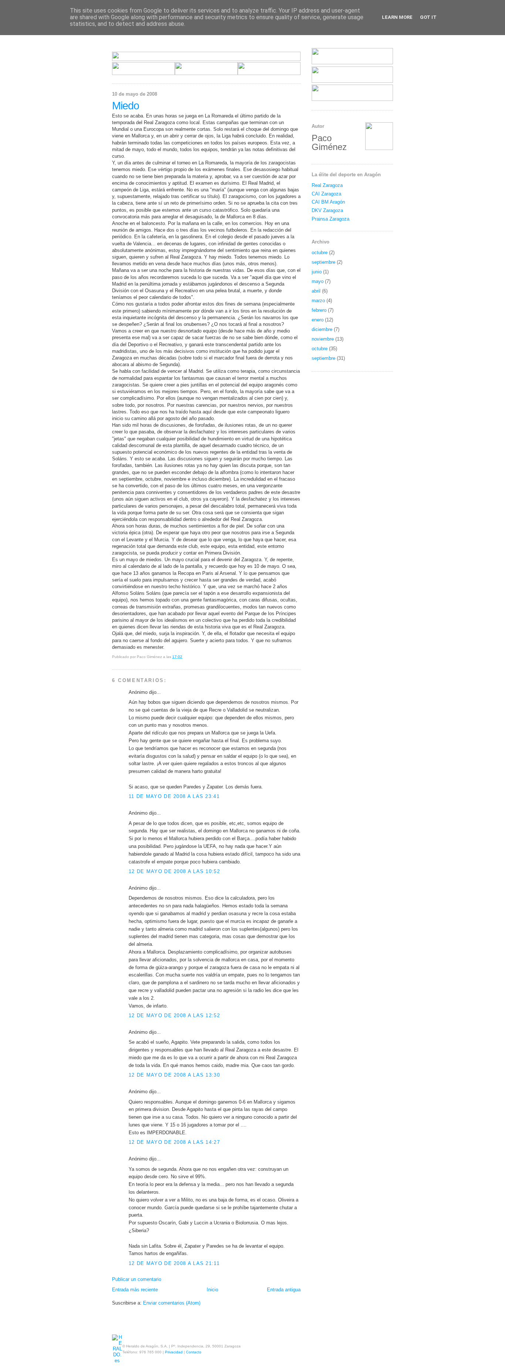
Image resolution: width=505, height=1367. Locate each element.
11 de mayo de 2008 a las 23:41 (174, 796)
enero (317, 320)
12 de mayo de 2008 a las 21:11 (174, 1263)
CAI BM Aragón (328, 202)
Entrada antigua (284, 1289)
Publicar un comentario (136, 1279)
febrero (319, 310)
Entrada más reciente (135, 1289)
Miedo (125, 105)
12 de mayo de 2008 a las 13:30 (174, 1075)
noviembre (323, 339)
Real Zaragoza (327, 185)
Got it (428, 17)
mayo (317, 281)
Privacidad (174, 1352)
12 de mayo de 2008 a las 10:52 (174, 871)
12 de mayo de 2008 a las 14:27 (174, 1142)
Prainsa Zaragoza (330, 219)
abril (316, 291)
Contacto (193, 1352)
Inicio (212, 1289)
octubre (320, 252)
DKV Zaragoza (327, 210)
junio (317, 272)
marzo (318, 300)
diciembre (322, 329)
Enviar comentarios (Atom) (171, 1303)
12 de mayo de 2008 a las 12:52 (174, 1015)
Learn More (397, 17)
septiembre (323, 262)
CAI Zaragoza (326, 194)
